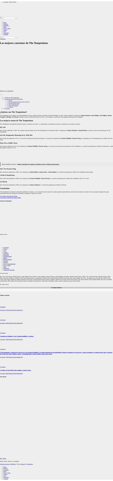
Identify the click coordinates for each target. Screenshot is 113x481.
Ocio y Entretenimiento (9, 264)
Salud (4, 27)
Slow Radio (3, 9)
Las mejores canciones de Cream (8, 196)
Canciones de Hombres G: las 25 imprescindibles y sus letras (17, 336)
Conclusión (7, 108)
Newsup (22, 464)
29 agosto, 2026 (4, 310)
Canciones (6, 33)
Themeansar (29, 464)
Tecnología (6, 268)
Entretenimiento (7, 256)
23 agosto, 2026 (4, 339)
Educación (6, 255)
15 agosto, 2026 (4, 373)
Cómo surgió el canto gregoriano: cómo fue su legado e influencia (3, 428)
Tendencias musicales (9, 270)
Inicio (4, 22)
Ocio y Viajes (6, 28)
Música (5, 258)
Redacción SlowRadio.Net (16, 310)
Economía (6, 25)
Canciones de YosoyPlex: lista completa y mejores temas (15, 370)
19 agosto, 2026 (4, 357)
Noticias (5, 24)
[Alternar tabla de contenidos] (1, 94)
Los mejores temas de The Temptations (13, 99)
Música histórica (7, 259)
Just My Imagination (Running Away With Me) (19, 101)
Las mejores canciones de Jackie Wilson (10, 197)
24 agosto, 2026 (4, 323)
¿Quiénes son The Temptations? (11, 97)
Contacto (5, 34)
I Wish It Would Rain (13, 105)
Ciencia (5, 249)
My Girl (10, 100)
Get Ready (11, 107)
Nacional (5, 261)
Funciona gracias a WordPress (8, 464)
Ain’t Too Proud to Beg (14, 104)
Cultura (5, 30)
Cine (4, 31)
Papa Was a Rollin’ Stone (14, 103)
